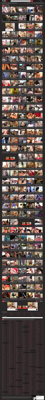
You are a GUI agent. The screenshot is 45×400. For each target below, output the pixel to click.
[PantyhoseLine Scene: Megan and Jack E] (22, 10)
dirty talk (11, 376)
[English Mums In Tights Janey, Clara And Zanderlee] (14, 173)
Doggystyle (22, 218)
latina (24, 335)
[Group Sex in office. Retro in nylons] (14, 214)
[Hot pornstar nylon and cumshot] (14, 67)
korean (24, 330)
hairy (17, 363)
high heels (18, 370)
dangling (11, 369)
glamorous (18, 353)
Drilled (16, 185)
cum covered (11, 359)
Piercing (32, 87)
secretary (31, 371)
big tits (3, 367)
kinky (24, 327)
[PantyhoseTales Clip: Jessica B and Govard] (14, 75)
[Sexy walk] (39, 124)
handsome (18, 365)
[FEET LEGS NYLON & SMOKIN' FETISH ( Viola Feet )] (14, 165)
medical (24, 359)
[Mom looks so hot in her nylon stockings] (14, 10)
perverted (31, 326)
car (10, 322)
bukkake (4, 386)
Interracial (30, 79)
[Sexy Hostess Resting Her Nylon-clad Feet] (6, 18)
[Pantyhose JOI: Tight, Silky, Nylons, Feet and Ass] (22, 75)
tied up (38, 354)
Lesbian (11, 136)
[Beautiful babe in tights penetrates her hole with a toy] (39, 287)
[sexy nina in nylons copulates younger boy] (14, 124)
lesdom (24, 340)
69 (3, 322)
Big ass (3, 38)
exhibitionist (11, 392)
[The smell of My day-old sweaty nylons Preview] (39, 246)
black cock (4, 371)
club (10, 341)
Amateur (28, 79)
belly (3, 358)
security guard (32, 372)
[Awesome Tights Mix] (30, 18)
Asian (37, 218)
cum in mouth (11, 361)
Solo (23, 79)
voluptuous (39, 379)
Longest (8, 5)
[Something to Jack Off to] (14, 197)
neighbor (24, 375)
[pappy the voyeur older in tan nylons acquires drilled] (6, 238)
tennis (38, 350)
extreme (11, 393)
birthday (4, 369)
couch (10, 350)
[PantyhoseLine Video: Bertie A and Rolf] (6, 206)
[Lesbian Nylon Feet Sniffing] (22, 173)
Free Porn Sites (38, 314)
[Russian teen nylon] (39, 157)
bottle (3, 378)
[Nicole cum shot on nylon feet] (6, 99)
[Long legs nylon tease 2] (22, 189)
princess (31, 345)
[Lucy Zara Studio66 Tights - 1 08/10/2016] (39, 148)
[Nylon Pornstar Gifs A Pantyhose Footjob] (39, 230)
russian (31, 365)
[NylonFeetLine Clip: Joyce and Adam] (22, 99)
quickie (31, 351)
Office (14, 218)
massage (24, 356)
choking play (11, 334)
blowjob (4, 373)
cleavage (11, 338)
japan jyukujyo (18, 391)
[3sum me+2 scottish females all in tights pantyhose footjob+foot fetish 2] (30, 271)
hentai (17, 369)
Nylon (3, 22)
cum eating (11, 360)
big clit (3, 363)
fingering (17, 330)
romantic (31, 363)
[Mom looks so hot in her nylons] (14, 42)
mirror (24, 366)
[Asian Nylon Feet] (22, 254)
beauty (3, 355)
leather (24, 337)
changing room (11, 329)
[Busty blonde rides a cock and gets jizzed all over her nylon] (6, 271)
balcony (4, 347)
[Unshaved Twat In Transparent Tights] (30, 26)
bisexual (4, 370)
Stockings (13, 22)
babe (3, 343)
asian (3, 335)
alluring (3, 328)
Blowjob (36, 79)
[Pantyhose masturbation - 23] (30, 173)
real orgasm (32, 354)
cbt (10, 326)
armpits (4, 334)
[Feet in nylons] (14, 230)
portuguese (32, 341)
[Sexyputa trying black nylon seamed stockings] (39, 206)
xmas (38, 391)
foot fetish (18, 337)
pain (24, 393)
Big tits (5, 71)
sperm (38, 322)
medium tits (25, 360)
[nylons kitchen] (14, 34)
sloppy (31, 385)
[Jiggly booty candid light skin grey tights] (39, 83)
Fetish (29, 30)
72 (42, 5)
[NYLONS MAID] (30, 246)
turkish (38, 366)
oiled (24, 384)
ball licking (4, 348)
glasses (17, 354)
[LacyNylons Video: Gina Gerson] (22, 271)
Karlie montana (12, 283)
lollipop (24, 347)
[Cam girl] (6, 263)
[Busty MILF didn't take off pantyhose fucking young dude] (14, 189)
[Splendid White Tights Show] (14, 271)
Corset (3, 79)
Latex (37, 87)
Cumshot (16, 71)
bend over (4, 359)
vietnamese (39, 375)
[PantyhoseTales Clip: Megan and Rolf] (39, 165)
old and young (25, 385)
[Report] (35, 28)
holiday (17, 373)
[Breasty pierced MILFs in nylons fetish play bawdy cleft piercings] (30, 83)
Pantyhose (7, 38)
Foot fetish (5, 22)
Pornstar (11, 71)
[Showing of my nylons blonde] (39, 189)
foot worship (18, 338)
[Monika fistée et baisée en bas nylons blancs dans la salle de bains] (22, 206)
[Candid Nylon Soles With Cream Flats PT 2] (22, 263)
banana (3, 350)
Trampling (13, 291)
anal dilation (4, 331)
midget (24, 363)
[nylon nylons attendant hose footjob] (22, 197)
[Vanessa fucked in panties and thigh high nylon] (14, 263)
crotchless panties (11, 356)
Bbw (29, 169)
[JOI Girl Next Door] (22, 116)
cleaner (10, 337)
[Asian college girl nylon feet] (39, 214)
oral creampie (25, 389)
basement (4, 352)
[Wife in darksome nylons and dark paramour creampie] (22, 42)
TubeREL (18, 314)
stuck (38, 337)
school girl (32, 370)
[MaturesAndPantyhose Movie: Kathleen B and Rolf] (39, 197)
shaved (31, 378)
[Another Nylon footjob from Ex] (30, 140)
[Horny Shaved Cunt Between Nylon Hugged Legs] (30, 189)
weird (38, 384)
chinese (10, 333)
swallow (38, 341)
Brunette (31, 30)
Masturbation (4, 87)
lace (24, 333)
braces (3, 381)
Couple (31, 38)
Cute (41, 291)
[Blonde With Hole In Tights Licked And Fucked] (14, 238)
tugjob (38, 365)
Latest (6, 5)
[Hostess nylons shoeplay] (6, 295)
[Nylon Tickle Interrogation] (30, 50)
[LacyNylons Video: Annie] (6, 75)
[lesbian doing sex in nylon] (14, 132)
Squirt (31, 71)
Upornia (33, 37)
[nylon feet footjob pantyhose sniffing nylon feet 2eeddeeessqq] (6, 230)
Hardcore (3, 71)
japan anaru (18, 388)
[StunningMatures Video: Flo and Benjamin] (6, 197)
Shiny (5, 218)
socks (31, 390)
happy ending (18, 366)
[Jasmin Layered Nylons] (30, 295)
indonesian (18, 382)
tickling (38, 353)
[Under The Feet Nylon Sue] (22, 91)
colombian (11, 345)
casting (10, 323)
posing (31, 342)
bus (3, 388)
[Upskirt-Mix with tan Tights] (22, 26)
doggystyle (11, 377)
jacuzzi (17, 387)
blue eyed (4, 374)
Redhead (40, 30)
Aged (4, 226)
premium (31, 344)
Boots (15, 291)
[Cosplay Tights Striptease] (39, 279)
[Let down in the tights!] (6, 83)
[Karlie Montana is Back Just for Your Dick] (14, 279)
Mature (36, 71)
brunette (4, 384)
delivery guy (11, 372)
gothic (17, 357)
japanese (24, 322)
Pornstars (40, 316)
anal (3, 330)
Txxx (9, 37)
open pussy (25, 388)
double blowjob (11, 379)
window (38, 388)
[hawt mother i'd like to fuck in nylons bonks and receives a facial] (6, 124)
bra (3, 380)
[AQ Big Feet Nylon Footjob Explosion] (30, 75)
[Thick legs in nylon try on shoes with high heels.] (22, 157)
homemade (18, 374)
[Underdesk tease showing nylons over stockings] (14, 295)
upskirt (38, 373)
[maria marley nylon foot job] (39, 116)
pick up (31, 330)
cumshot (11, 364)
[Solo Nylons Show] (14, 83)
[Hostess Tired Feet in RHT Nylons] (39, 295)
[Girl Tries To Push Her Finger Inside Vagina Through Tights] (14, 91)
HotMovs (41, 37)
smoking (31, 389)
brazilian (4, 382)
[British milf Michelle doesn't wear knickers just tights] (6, 108)
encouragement (11, 389)
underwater (39, 370)
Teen (7, 71)
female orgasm (18, 327)
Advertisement (16, 30)
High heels (38, 136)
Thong (31, 291)
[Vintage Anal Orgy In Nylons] (6, 50)
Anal (37, 177)
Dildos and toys (36, 30)
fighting (17, 329)
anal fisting (4, 332)
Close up (5, 136)
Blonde (7, 136)
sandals (31, 368)
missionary (25, 367)
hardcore (18, 367)
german (17, 351)
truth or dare (39, 364)
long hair (24, 348)
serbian (31, 375)
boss (3, 377)
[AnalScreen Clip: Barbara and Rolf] (39, 254)
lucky (24, 351)
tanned (38, 347)
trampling (38, 362)
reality (31, 355)
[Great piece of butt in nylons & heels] (14, 59)
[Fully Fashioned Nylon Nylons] (14, 18)
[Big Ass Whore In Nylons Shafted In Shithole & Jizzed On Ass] (22, 230)
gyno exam (18, 361)
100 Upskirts (11, 314)
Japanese (16, 226)
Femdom (7, 120)
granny (17, 358)
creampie (11, 353)
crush (10, 357)
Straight (32, 316)
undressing (39, 371)
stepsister (38, 331)
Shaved (29, 38)
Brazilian (32, 218)
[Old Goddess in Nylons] (6, 116)
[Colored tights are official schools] (6, 10)
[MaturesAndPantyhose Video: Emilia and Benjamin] (6, 59)
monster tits (25, 371)
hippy (17, 371)
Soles (7, 22)
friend (17, 342)
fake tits (17, 323)
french (17, 341)
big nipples (4, 365)
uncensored (39, 369)
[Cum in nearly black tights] (39, 238)
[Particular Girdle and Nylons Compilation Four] (30, 206)
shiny (31, 379)
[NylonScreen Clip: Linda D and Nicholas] (22, 214)
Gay (34, 316)
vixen (38, 378)
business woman (4, 389)
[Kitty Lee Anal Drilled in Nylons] (14, 50)
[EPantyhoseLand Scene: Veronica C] (30, 42)
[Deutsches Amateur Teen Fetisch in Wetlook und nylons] (30, 124)
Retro (13, 218)
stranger (38, 334)
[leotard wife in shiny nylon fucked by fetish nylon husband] (30, 91)
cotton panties (11, 349)
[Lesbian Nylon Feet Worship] (6, 246)
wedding (38, 383)
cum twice (11, 363)
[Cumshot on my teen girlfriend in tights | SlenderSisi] (6, 173)
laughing (24, 336)
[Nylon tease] (22, 83)
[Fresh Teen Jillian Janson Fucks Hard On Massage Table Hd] (22, 59)
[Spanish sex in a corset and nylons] (14, 254)
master (24, 357)
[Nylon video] (39, 42)
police (31, 337)
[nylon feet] (39, 222)
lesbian (24, 339)
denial (10, 373)
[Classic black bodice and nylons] (6, 148)
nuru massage (25, 380)
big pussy (4, 366)
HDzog (9, 143)
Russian (38, 71)
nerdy (24, 376)
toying (38, 361)
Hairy (33, 30)
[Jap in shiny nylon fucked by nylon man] (6, 214)
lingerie (24, 343)
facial (17, 322)
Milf (4, 128)
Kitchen (11, 38)
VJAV (33, 94)
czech (10, 367)
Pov (39, 87)
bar (3, 351)
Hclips (25, 45)
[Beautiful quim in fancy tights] (30, 108)
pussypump (32, 348)
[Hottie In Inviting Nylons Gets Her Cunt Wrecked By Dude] (6, 279)
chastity (10, 330)
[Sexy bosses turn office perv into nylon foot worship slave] (39, 132)
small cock (32, 387)
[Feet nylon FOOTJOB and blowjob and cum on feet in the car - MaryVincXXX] (22, 108)
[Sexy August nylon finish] (39, 271)
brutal (3, 385)
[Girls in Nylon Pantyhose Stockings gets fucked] (39, 181)
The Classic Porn (32, 314)
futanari (17, 346)
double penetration (11, 380)
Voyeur (32, 22)
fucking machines (18, 344)
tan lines (38, 346)
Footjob (22, 128)
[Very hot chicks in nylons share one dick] (39, 67)
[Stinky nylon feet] (22, 165)
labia (24, 332)
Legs (37, 22)
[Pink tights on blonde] (6, 42)
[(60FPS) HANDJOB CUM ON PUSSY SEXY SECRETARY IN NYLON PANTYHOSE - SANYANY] (6, 140)
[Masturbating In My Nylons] (39, 26)
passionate (32, 323)
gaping (17, 349)
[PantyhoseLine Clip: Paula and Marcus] (22, 67)
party (31, 322)
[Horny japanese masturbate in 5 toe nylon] (39, 91)
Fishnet (39, 177)
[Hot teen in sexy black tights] (30, 59)
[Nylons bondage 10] (39, 10)
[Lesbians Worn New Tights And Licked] (30, 10)
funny (17, 345)
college (10, 344)
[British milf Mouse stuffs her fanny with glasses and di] (30, 34)
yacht (38, 393)
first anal (18, 331)
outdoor (24, 391)
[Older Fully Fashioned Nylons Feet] (6, 222)
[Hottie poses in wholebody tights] (22, 132)
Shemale (37, 316)
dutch (10, 384)
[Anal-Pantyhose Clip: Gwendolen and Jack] (14, 140)
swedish (38, 342)
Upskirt (21, 120)
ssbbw (38, 327)
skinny (31, 383)
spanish (31, 394)
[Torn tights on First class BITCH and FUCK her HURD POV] (6, 67)
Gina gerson (22, 275)
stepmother (39, 330)
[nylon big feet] (22, 50)
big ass (3, 362)
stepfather (38, 329)
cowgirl (10, 352)
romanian (31, 362)
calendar (4, 393)
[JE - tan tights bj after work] (39, 59)
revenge (31, 359)
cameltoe (4, 394)
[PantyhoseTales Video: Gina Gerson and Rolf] (14, 246)
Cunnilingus (5, 283)
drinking (10, 383)
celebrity (11, 327)
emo (10, 388)
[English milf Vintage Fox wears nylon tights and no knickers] (22, 34)
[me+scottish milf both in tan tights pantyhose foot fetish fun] (6, 189)
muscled (24, 372)
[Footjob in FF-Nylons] (30, 67)
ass (3, 336)
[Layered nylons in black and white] (30, 279)
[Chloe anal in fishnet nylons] (39, 173)
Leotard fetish (28, 291)
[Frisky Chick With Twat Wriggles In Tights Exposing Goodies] (6, 132)
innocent (17, 383)
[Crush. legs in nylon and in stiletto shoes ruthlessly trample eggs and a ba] (14, 287)
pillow (31, 334)
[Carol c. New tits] (22, 181)
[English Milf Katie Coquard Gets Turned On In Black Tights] (30, 238)
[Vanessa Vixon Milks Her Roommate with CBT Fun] (14, 108)
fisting (17, 333)
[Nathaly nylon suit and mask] (30, 148)
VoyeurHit (4, 314)
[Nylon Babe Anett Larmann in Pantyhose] (22, 148)
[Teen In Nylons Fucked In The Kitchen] (30, 254)
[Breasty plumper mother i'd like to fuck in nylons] (30, 263)
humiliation (18, 377)
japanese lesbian (25, 323)
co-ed (10, 342)
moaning (24, 368)
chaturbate (11, 331)
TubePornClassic (24, 37)
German (13, 120)
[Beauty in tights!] (14, 99)
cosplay (10, 348)
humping (17, 378)
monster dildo (25, 370)
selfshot (31, 374)
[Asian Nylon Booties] (39, 108)
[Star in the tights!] (6, 254)
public (31, 346)
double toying (11, 381)
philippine (31, 327)
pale (24, 394)
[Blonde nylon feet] (30, 99)
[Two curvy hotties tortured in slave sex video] (39, 263)
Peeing (19, 283)
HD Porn (24, 314)
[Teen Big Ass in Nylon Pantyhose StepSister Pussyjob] (6, 34)
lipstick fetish (25, 344)
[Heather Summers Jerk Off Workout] (30, 287)
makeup (24, 353)
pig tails (31, 333)
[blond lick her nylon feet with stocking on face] (39, 34)
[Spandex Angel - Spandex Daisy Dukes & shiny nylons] (14, 206)
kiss (24, 328)
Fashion (28, 87)
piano (31, 329)
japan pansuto (18, 394)
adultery (4, 324)
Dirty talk (23, 120)
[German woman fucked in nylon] (39, 75)
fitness (17, 334)
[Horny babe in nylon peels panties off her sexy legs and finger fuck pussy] (39, 18)
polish (31, 338)
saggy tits (32, 367)
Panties (41, 22)
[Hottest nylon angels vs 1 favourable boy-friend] (30, 197)
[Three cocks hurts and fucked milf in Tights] (30, 165)
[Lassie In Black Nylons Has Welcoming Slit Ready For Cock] (6, 287)
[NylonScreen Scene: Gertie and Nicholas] (22, 18)
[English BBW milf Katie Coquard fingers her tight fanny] (22, 246)
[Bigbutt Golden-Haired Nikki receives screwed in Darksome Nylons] (14, 181)
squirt (38, 326)
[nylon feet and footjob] (22, 124)
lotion (24, 350)
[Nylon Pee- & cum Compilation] (22, 279)
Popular (3, 5)
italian (17, 385)
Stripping (23, 87)
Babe (39, 22)
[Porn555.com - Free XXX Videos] (5, 1)
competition (11, 346)
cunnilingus (11, 365)
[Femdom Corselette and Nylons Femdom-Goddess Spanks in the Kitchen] (39, 99)
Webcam (28, 234)
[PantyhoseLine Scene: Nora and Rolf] (22, 140)
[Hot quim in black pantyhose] (30, 181)
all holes (4, 327)
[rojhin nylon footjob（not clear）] (39, 140)
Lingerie (38, 275)
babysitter (4, 344)
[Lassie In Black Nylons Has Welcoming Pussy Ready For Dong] (6, 165)
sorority (31, 393)
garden (17, 350)
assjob (3, 339)
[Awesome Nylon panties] (14, 222)
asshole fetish (4, 338)
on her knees (25, 387)
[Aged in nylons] (30, 157)
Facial (6, 128)
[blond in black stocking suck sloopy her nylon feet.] (30, 230)
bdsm (3, 354)
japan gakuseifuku (18, 390)
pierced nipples (32, 331)
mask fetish (25, 355)
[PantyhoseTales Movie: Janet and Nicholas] (22, 238)
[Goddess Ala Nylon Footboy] (39, 50)
